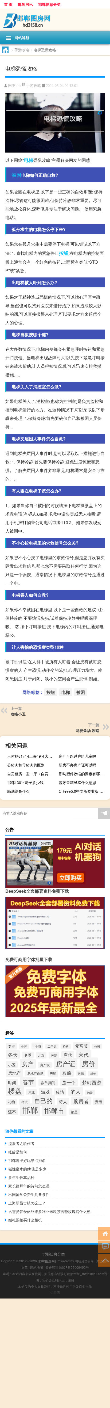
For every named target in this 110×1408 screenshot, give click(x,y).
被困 (16, 174)
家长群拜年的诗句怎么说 (28, 1185)
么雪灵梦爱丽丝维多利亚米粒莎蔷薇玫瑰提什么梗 (49, 1211)
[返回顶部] (104, 1260)
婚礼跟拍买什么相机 (25, 1219)
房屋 (53, 1073)
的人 (75, 1091)
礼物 (11, 1101)
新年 (93, 1074)
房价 (89, 1063)
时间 (12, 1082)
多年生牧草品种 (21, 1177)
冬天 (13, 1054)
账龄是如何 (17, 1151)
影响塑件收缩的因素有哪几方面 (84, 773)
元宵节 (81, 1046)
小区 (11, 1064)
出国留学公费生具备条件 (28, 1194)
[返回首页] (104, 1233)
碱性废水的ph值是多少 (27, 1168)
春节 (28, 1081)
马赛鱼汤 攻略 (87, 730)
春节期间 (48, 1082)
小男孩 (55, 1292)
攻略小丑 (18, 713)
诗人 (63, 1101)
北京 (41, 1055)
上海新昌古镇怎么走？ (27, 1202)
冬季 (28, 1055)
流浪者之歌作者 (21, 1143)
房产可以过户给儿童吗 (77, 756)
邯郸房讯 (25, 4)
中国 (24, 1046)
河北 (31, 1092)
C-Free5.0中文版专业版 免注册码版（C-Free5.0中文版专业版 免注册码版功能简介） (84, 791)
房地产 (14, 1073)
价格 (66, 1046)
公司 (97, 1046)
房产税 (45, 1065)
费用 (98, 1101)
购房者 (81, 1101)
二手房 (52, 1046)
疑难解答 (51, 1267)
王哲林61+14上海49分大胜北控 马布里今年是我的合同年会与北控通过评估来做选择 (32, 756)
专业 (11, 1046)
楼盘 (15, 1090)
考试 (24, 1102)
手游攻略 (21, 49)
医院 (54, 1055)
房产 (28, 1064)
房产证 (65, 1063)
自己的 (43, 1100)
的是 (90, 1092)
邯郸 (30, 1109)
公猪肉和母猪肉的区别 (26, 765)
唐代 (68, 1055)
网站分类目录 (84, 1261)
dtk (19, 86)
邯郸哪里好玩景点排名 (27, 1160)
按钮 (64, 253)
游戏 (45, 1092)
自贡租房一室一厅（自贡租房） (32, 773)
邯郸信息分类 (49, 4)
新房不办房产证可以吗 (77, 765)
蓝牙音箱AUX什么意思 (77, 782)
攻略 (67, 1073)
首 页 (8, 4)
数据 (81, 1073)
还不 (12, 1111)
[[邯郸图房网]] (55, 20)
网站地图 (36, 1267)
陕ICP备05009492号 (74, 1267)
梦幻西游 (91, 1082)
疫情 (60, 1092)
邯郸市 (54, 1110)
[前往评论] (104, 1247)
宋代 (83, 1054)
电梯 (28, 160)
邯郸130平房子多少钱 (25, 782)
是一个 (69, 1082)
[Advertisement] (55, 1353)
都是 (74, 1111)
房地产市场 (35, 1073)
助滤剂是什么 (18, 791)
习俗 (37, 1046)
